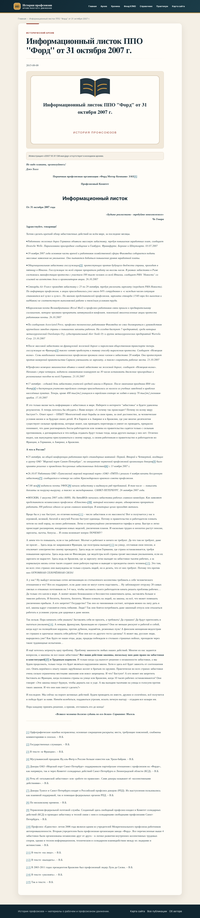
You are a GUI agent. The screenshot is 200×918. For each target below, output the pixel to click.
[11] (81, 514)
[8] (27, 802)
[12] (112, 544)
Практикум (162, 6)
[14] (51, 624)
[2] (27, 744)
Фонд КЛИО (130, 6)
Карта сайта (178, 6)
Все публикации (157, 911)
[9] (27, 810)
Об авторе (175, 911)
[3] (27, 751)
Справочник (146, 6)
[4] (27, 759)
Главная (92, 6)
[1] (27, 732)
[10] (28, 826)
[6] (27, 778)
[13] (148, 563)
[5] (27, 766)
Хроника (115, 6)
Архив (104, 6)
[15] (28, 882)
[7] (27, 790)
